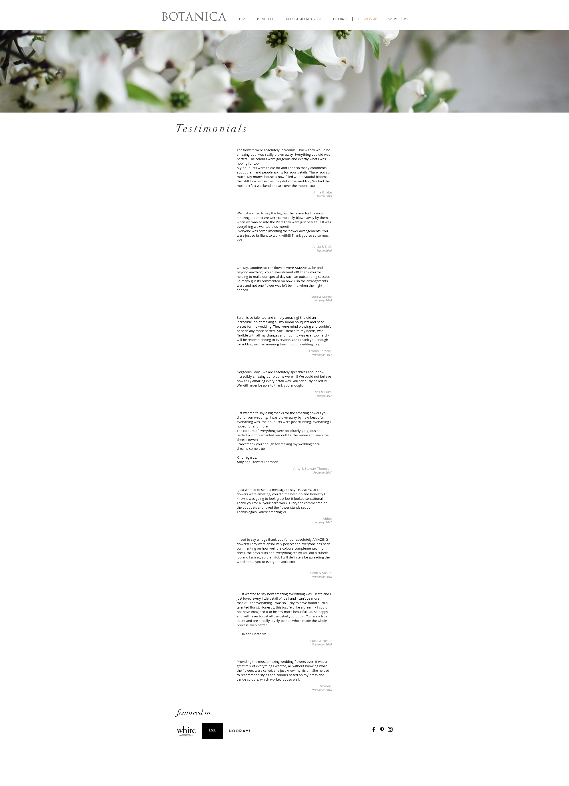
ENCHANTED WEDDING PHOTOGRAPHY (234, 1)
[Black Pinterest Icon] (382, 729)
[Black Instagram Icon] (390, 729)
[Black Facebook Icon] (374, 729)
